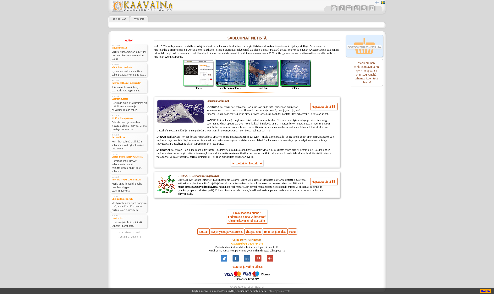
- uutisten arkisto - (129, 232)
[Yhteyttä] (349, 10)
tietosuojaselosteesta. (279, 291)
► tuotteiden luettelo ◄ (247, 163)
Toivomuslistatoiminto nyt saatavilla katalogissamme (126, 88)
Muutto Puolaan (119, 47)
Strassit (139, 19)
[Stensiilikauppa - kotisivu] (142, 10)
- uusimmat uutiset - (129, 236)
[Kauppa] (334, 10)
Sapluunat (119, 19)
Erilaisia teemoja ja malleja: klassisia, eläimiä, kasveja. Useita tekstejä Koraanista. (129, 125)
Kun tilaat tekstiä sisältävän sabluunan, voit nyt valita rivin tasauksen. (128, 145)
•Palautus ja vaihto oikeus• (247, 266)
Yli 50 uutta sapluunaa (122, 118)
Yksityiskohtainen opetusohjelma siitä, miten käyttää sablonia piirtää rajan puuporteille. (129, 206)
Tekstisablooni (118, 137)
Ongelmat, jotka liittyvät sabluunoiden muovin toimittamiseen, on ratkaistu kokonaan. (127, 166)
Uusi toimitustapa (120, 98)
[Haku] (364, 10)
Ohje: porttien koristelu (122, 198)
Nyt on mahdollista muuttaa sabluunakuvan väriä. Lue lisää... (129, 72)
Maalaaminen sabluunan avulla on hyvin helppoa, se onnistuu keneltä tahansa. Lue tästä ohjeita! (366, 72)
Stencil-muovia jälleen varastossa (127, 156)
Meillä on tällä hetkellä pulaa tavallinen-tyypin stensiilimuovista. (127, 187)
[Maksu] (356, 10)
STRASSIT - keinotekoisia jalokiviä (198, 175)
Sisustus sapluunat (218, 100)
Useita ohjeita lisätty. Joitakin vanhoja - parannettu (127, 224)
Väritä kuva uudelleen (122, 67)
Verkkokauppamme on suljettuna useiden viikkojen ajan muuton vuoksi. (129, 55)
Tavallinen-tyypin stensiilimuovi (126, 179)
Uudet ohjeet (117, 218)
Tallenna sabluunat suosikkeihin (126, 82)
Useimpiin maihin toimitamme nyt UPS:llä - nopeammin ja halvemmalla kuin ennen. (129, 106)
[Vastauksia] (341, 10)
